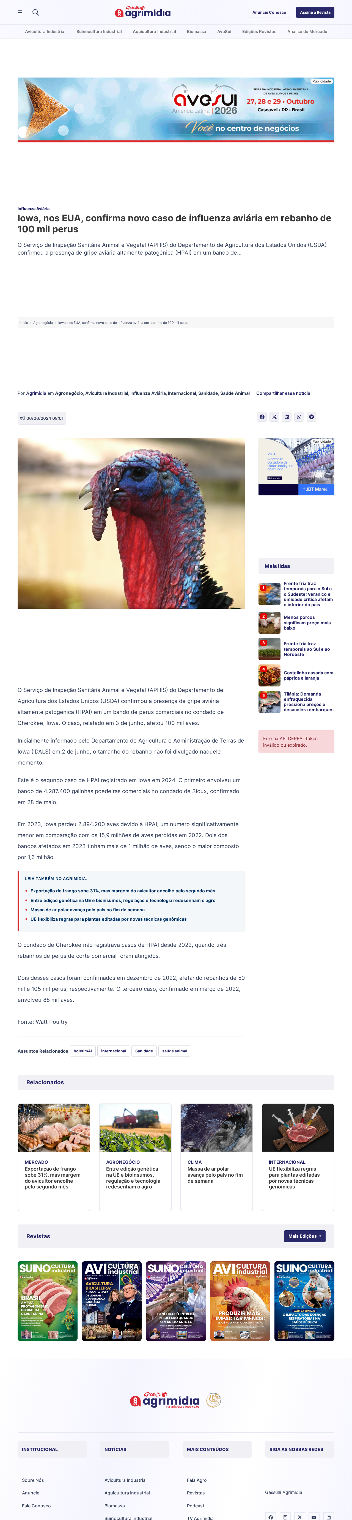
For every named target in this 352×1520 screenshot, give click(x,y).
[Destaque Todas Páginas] (176, 111)
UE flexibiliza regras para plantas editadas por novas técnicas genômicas (109, 919)
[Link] (48, 1301)
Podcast (195, 1505)
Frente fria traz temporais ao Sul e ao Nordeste (307, 649)
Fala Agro (197, 1480)
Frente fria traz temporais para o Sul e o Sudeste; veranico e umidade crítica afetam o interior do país (308, 594)
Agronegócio (69, 393)
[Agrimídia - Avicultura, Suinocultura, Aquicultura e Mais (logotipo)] (142, 12)
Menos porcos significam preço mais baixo (307, 622)
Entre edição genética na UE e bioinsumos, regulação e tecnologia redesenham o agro (123, 900)
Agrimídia (36, 393)
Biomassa (115, 1505)
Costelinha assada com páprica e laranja (309, 675)
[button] (35, 12)
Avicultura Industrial (106, 393)
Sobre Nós (33, 1480)
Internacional (182, 393)
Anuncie (30, 1493)
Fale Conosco (36, 1505)
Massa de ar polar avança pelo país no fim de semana (88, 909)
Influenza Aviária (148, 393)
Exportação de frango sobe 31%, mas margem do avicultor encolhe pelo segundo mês (123, 890)
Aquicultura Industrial (127, 1493)
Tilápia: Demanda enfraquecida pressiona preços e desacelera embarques (309, 702)
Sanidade (208, 393)
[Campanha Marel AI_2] (296, 467)
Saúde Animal (235, 393)
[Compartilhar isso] (262, 417)
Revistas (196, 1493)
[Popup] (20, 12)
